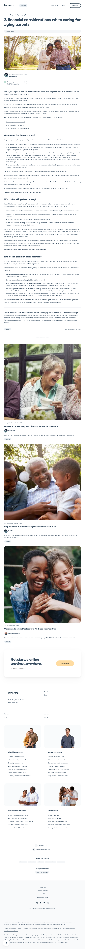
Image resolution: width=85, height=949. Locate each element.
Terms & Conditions (43, 890)
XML (43, 897)
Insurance (7, 439)
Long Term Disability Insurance (17, 766)
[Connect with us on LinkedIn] (48, 902)
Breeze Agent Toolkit (42, 872)
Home (6, 15)
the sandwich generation (34, 111)
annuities (62, 155)
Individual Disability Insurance (17, 772)
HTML (46, 897)
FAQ (5, 717)
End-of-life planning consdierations (17, 128)
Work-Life (32, 862)
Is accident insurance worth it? (57, 772)
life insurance (42, 214)
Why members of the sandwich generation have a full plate (30, 526)
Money (8, 329)
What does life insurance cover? (57, 821)
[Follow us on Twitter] (44, 902)
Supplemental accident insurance (58, 776)
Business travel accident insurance (58, 769)
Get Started (75, 5)
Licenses (46, 714)
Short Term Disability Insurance (17, 769)
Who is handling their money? (15, 125)
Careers (6, 714)
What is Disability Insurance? (17, 760)
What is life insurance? (55, 818)
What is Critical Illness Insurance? (18, 818)
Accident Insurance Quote (56, 757)
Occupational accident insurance (58, 763)
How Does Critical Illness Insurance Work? (21, 821)
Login (63, 5)
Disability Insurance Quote (16, 757)
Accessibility (43, 894)
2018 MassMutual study (18, 104)
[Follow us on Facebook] (40, 902)
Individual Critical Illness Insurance (18, 828)
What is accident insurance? (56, 760)
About (46, 692)
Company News (50, 862)
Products (23, 5)
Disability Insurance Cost (15, 763)
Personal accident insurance (56, 766)
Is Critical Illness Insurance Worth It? (19, 825)
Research (61, 862)
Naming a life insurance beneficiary (58, 828)
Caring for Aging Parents (22, 15)
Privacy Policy (42, 887)
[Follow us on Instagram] (37, 902)
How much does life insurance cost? (59, 825)
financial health (23, 100)
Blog (11, 15)
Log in (46, 717)
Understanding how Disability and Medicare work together (30, 628)
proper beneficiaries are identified (15, 243)
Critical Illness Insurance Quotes (18, 815)
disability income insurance (55, 214)
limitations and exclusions (11, 931)
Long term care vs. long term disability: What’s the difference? (31, 426)
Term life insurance (54, 815)
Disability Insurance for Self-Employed (19, 776)
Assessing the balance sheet (15, 122)
